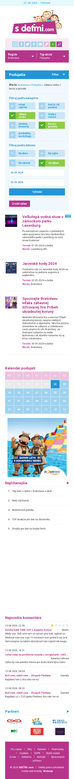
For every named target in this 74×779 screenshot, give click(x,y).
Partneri (41, 749)
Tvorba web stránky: (37, 771)
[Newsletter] (40, 44)
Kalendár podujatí (20, 368)
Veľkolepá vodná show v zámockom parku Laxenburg (42, 221)
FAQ (29, 749)
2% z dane (16, 749)
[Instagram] (15, 44)
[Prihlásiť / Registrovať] (46, 44)
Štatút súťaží (53, 753)
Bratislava (23, 85)
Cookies (24, 753)
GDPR (37, 753)
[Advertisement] (37, 575)
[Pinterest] (34, 44)
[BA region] (37, 447)
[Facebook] (21, 44)
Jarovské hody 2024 (39, 264)
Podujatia (36, 85)
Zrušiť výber (19, 203)
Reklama (26, 757)
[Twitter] (27, 44)
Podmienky (58, 749)
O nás (12, 757)
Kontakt (41, 757)
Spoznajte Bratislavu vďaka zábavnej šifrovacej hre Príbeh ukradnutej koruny (40, 305)
